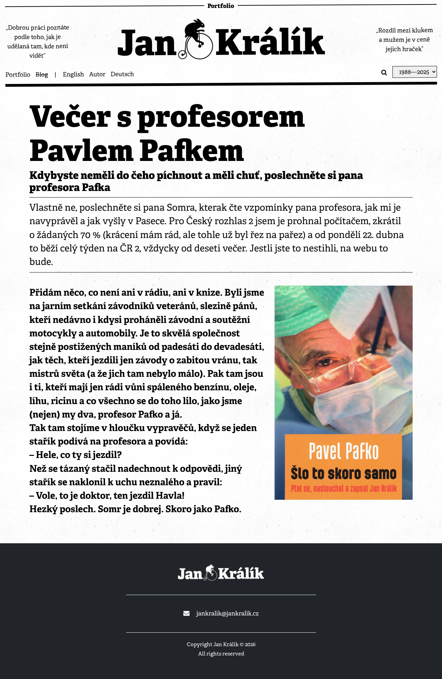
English (73, 74)
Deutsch (122, 74)
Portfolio (17, 75)
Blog (42, 74)
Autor (97, 74)
